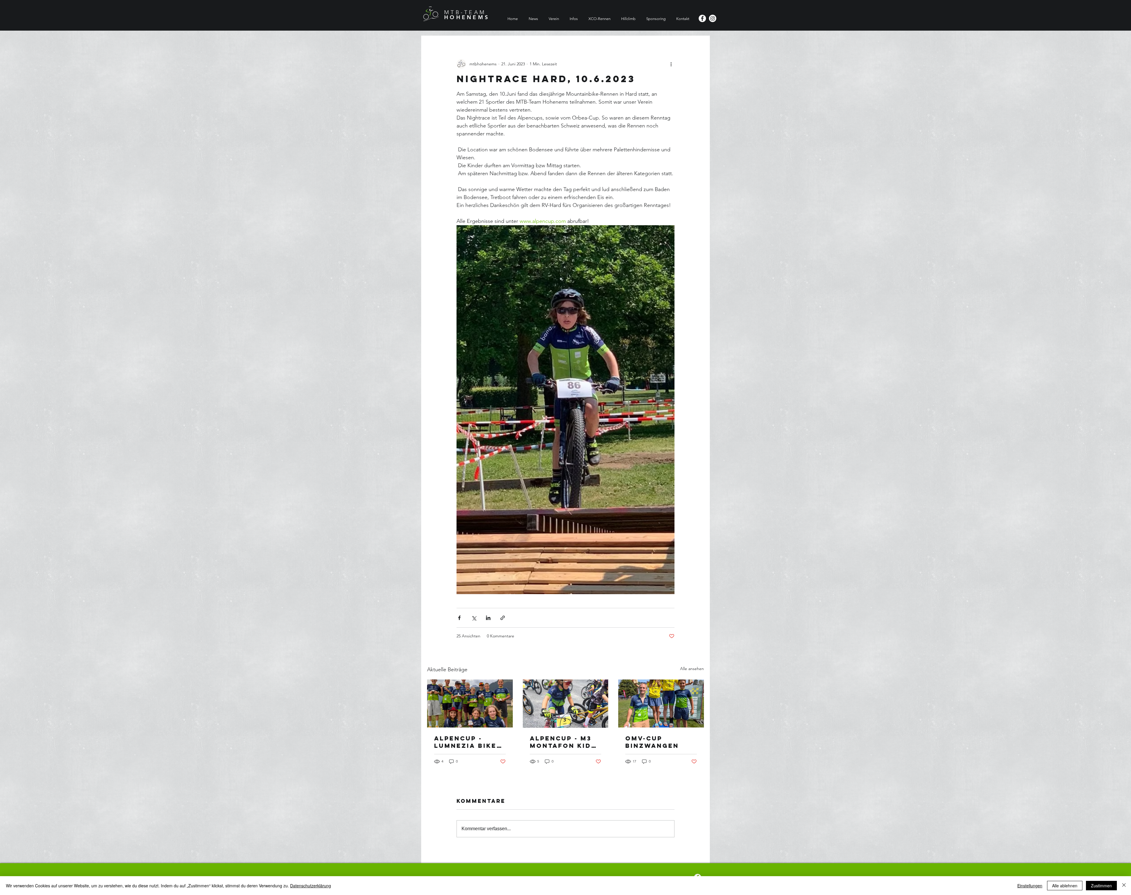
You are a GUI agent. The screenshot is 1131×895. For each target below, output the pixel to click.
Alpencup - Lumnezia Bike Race (465, 742)
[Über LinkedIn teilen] (488, 618)
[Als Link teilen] (502, 618)
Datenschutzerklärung (310, 886)
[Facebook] (702, 18)
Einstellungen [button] (1029, 886)
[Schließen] (1123, 885)
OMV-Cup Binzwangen (652, 742)
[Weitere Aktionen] (670, 63)
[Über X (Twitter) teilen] (474, 618)
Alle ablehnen (1064, 886)
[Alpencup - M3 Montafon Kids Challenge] (566, 703)
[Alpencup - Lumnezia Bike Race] (470, 703)
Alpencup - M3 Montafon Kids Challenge (563, 742)
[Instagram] (712, 18)
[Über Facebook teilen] (459, 618)
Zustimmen (1101, 886)
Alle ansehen (692, 668)
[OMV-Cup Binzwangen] (661, 703)
